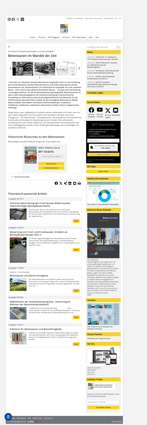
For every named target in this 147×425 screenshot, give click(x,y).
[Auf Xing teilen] (65, 184)
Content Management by (16, 422)
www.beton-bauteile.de (109, 288)
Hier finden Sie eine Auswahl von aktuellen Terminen (100, 328)
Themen (42, 37)
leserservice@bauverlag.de (97, 292)
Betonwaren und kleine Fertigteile (29, 275)
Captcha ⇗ (112, 150)
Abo (97, 37)
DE (116, 18)
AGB (29, 418)
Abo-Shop (91, 372)
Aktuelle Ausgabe (94, 367)
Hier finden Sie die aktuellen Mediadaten (103, 204)
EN (120, 18)
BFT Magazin (53, 37)
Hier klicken (105, 148)
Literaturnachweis (21, 177)
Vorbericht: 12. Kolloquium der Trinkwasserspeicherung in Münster (102, 58)
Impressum (48, 418)
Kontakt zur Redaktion (74, 18)
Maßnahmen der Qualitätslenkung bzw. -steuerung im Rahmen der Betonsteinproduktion (40, 303)
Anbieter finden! (104, 407)
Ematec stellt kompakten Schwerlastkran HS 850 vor (101, 77)
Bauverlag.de (117, 421)
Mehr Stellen (103, 171)
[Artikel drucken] (79, 183)
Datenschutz (37, 418)
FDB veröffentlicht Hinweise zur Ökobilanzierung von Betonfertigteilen (102, 65)
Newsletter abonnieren (94, 18)
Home (32, 37)
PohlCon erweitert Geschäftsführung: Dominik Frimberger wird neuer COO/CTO (102, 84)
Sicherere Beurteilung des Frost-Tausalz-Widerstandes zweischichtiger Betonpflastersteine (40, 204)
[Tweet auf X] (61, 184)
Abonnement (51, 164)
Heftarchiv (91, 374)
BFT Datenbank (79, 37)
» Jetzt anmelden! (103, 154)
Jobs (91, 37)
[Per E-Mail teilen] (74, 183)
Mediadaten (109, 18)
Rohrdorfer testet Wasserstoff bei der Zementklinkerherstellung (103, 72)
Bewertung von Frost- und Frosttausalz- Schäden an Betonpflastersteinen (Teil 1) (38, 233)
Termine (66, 37)
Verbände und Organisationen (99, 338)
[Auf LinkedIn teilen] (70, 184)
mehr (76, 221)
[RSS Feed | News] (9, 19)
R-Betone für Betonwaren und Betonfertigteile (36, 329)
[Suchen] (118, 47)
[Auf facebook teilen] (56, 184)
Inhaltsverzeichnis (51, 168)
